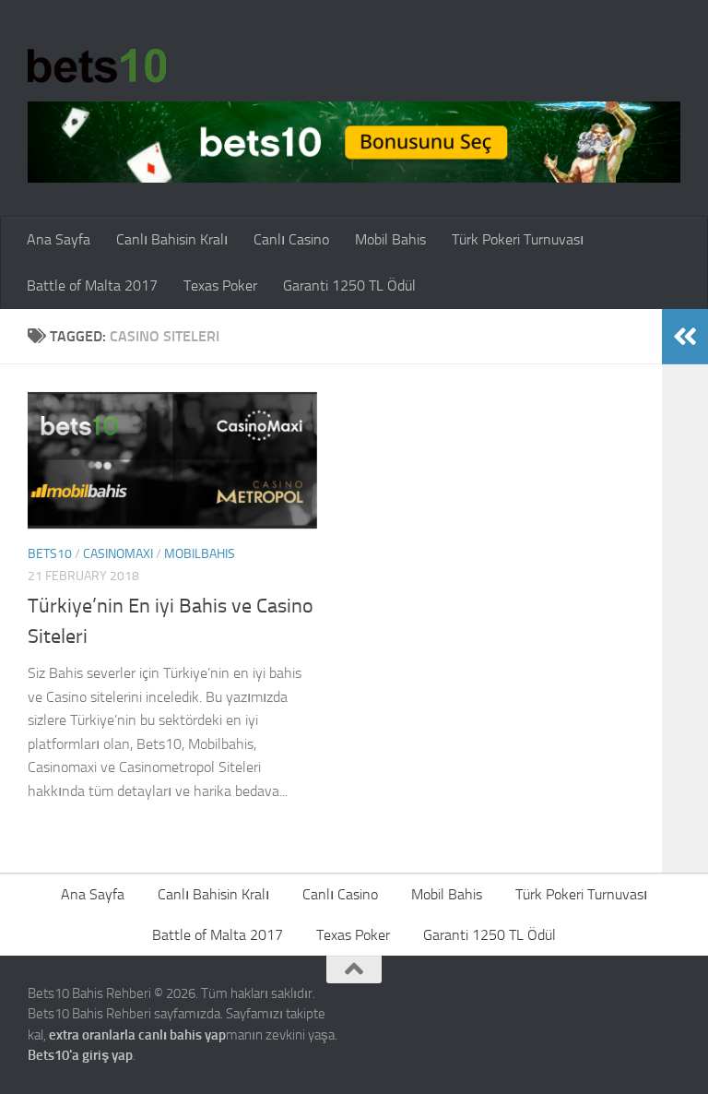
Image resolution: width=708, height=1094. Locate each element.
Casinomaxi (118, 554)
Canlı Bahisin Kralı (172, 239)
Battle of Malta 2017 (92, 285)
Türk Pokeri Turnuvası (518, 239)
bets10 (50, 554)
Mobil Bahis (390, 239)
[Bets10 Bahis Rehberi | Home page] (97, 64)
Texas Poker (220, 285)
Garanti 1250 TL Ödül (349, 285)
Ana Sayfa (58, 239)
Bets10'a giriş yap (80, 1055)
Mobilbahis (199, 554)
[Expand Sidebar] (685, 336)
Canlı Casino (291, 239)
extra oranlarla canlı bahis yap (137, 1035)
